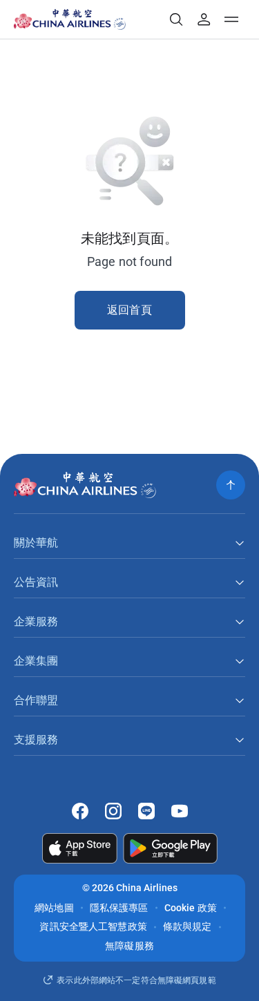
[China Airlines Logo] (59, 19)
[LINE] (146, 811)
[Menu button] (231, 19)
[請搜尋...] (176, 19)
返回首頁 (129, 309)
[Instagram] (113, 811)
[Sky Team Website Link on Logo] (121, 19)
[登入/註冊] (204, 19)
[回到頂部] (230, 484)
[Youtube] (180, 811)
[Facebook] (80, 811)
